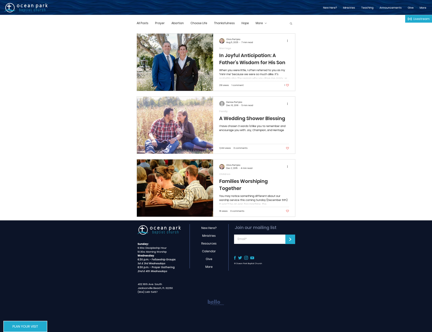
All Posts (142, 23)
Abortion (177, 23)
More (259, 23)
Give (209, 259)
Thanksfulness (224, 23)
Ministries (209, 236)
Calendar (209, 251)
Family (223, 111)
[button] (367, 7)
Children (224, 174)
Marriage (225, 48)
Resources (209, 243)
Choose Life (199, 23)
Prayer (160, 23)
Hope (245, 23)
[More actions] (289, 41)
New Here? (209, 228)
